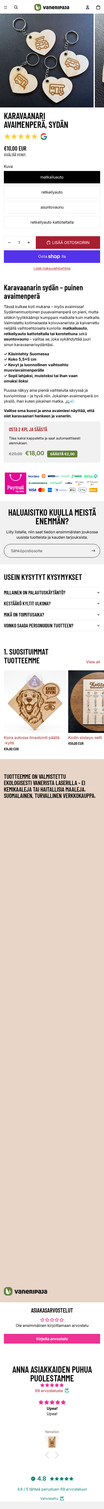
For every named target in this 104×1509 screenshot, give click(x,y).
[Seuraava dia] (94, 710)
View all (93, 661)
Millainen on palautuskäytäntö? (34, 592)
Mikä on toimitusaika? (24, 614)
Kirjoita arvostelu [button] (52, 1338)
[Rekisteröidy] (93, 550)
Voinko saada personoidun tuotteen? (38, 625)
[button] (48, 1455)
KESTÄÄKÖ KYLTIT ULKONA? (27, 603)
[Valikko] (5, 7)
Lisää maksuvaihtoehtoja (52, 268)
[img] (52, 1385)
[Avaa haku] (16, 7)
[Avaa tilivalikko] (87, 7)
